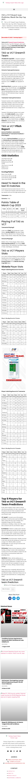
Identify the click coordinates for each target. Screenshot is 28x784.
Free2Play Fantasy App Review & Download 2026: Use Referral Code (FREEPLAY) (13, 640)
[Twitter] (17, 751)
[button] (14, 9)
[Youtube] (8, 751)
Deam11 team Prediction (16, 42)
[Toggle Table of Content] (12, 589)
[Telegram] (11, 751)
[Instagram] (14, 751)
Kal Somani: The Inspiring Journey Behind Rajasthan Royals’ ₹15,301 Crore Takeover (12, 682)
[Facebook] (20, 751)
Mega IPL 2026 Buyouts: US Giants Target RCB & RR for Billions (12, 723)
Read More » (5, 644)
